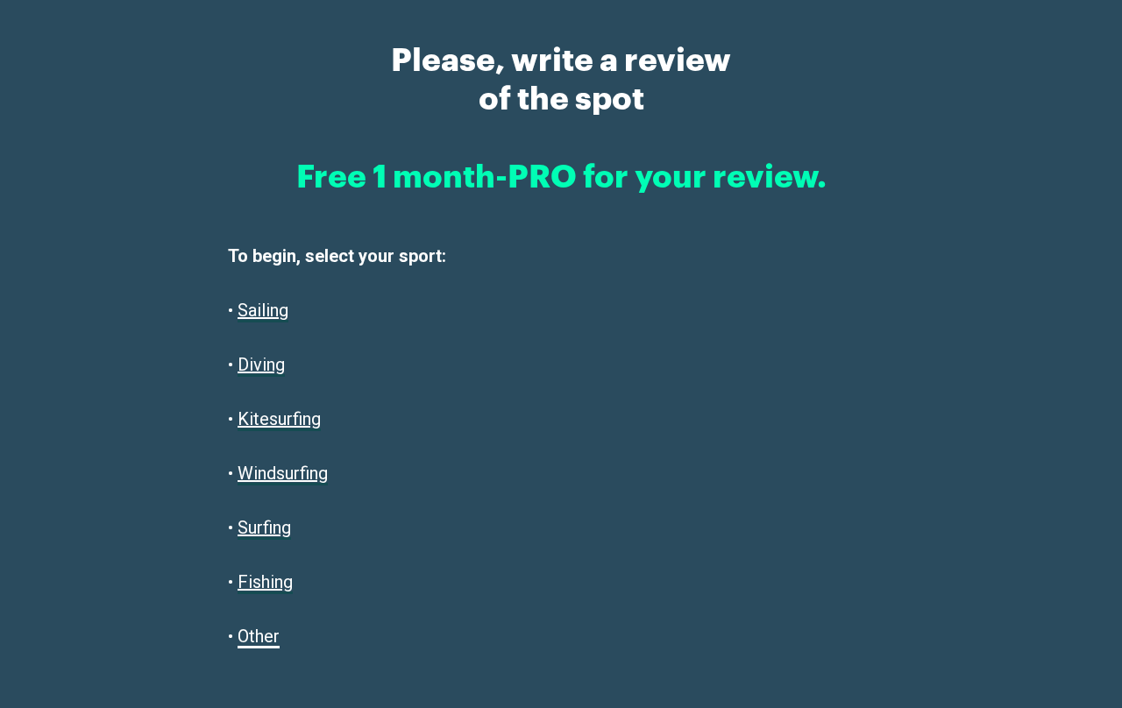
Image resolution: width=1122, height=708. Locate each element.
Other (259, 636)
